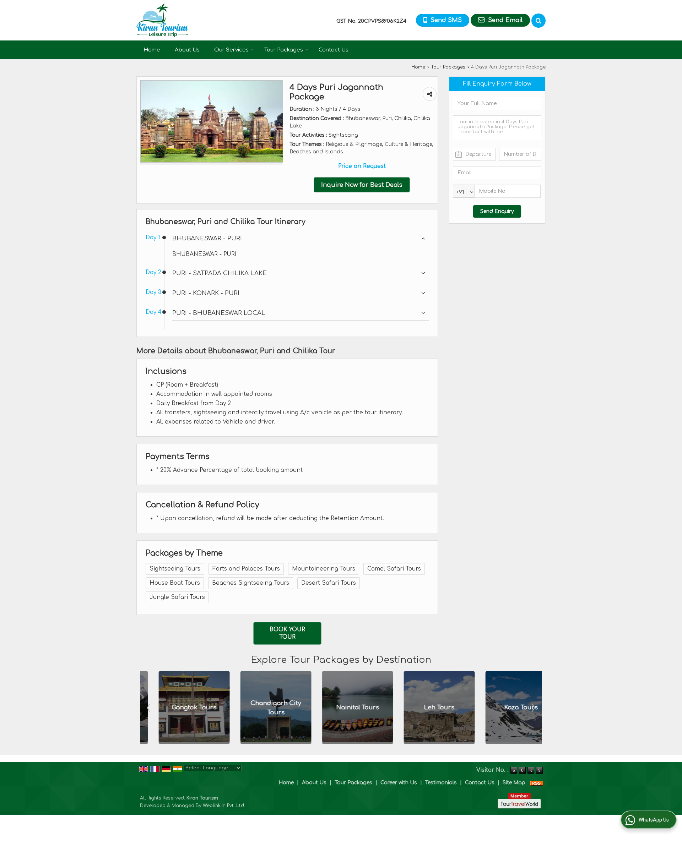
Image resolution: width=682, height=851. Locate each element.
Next (532, 707)
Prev (149, 707)
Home (152, 50)
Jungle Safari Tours (177, 597)
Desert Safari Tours (328, 583)
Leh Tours (423, 707)
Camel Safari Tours (394, 569)
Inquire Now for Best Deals (361, 184)
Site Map (514, 782)
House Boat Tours (175, 583)
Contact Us (333, 50)
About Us (187, 50)
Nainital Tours (341, 707)
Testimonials (441, 782)
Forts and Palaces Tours (246, 569)
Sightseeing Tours (175, 569)
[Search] (538, 20)
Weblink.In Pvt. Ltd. (224, 805)
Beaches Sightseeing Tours (250, 583)
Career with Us (398, 782)
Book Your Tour (287, 633)
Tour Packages (283, 50)
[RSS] (536, 782)
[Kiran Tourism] (162, 20)
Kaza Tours (505, 707)
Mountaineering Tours (323, 569)
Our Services (231, 50)
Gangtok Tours (178, 707)
